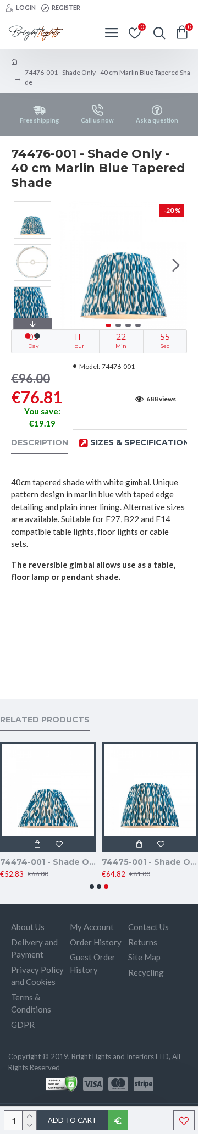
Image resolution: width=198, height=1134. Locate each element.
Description (39, 442)
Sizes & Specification (139, 442)
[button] (70, 265)
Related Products (45, 719)
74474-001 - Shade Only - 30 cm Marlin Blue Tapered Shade (48, 862)
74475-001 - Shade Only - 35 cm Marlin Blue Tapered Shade (150, 862)
